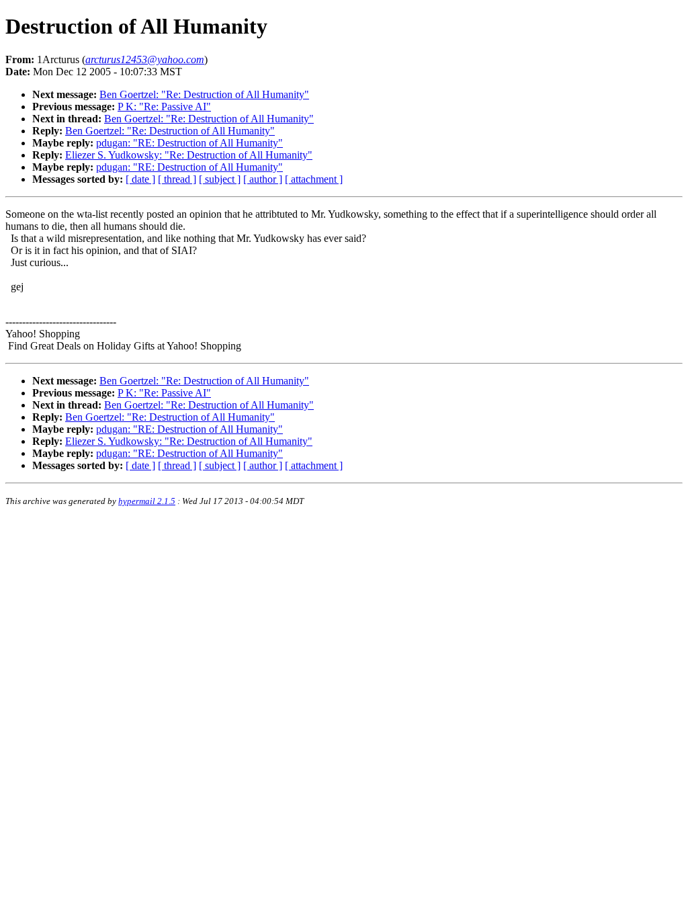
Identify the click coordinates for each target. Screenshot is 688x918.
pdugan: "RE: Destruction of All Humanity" (189, 143)
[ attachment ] (314, 179)
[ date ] (140, 179)
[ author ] (262, 179)
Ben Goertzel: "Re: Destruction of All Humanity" (204, 94)
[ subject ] (220, 179)
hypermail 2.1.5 (146, 501)
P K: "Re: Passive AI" (164, 106)
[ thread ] (177, 179)
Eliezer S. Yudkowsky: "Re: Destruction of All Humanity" (188, 155)
